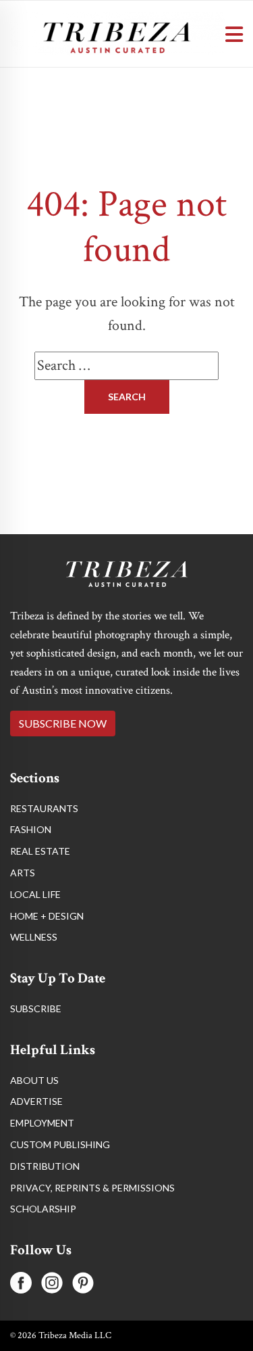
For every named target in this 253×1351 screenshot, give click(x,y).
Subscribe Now (63, 723)
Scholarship (43, 1208)
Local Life (35, 894)
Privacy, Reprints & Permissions (92, 1187)
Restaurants (44, 808)
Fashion (30, 829)
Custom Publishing (60, 1144)
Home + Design (47, 916)
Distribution (45, 1166)
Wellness (33, 937)
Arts (22, 872)
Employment (42, 1123)
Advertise (36, 1101)
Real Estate (40, 851)
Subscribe (35, 1008)
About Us (34, 1080)
